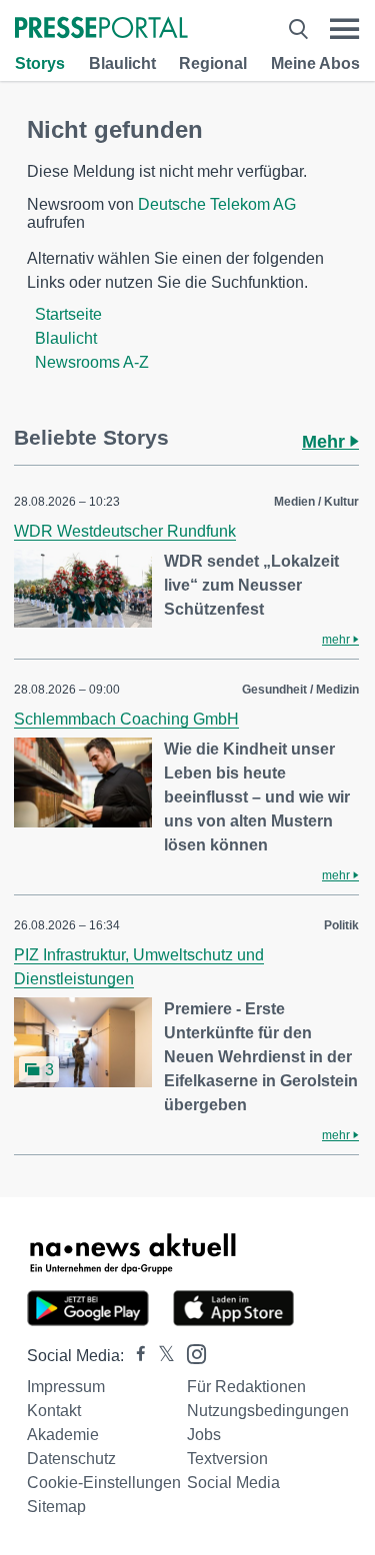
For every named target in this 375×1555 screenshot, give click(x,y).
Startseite (68, 314)
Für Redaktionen (246, 1386)
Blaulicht (122, 63)
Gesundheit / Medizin (300, 690)
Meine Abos (315, 63)
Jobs (204, 1434)
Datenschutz (71, 1458)
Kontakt (54, 1410)
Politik (341, 925)
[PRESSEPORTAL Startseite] (101, 29)
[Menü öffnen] (344, 29)
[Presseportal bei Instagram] (190, 1352)
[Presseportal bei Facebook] (135, 1355)
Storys (40, 63)
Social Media (233, 1482)
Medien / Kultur (316, 502)
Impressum (66, 1386)
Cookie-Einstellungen (104, 1482)
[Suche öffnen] (298, 29)
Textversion (227, 1458)
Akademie (63, 1434)
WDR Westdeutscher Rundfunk (125, 531)
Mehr (326, 442)
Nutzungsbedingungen (268, 1410)
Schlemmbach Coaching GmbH (126, 719)
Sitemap (56, 1506)
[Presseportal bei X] (160, 1355)
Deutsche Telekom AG (217, 204)
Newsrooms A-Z (92, 362)
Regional (213, 63)
